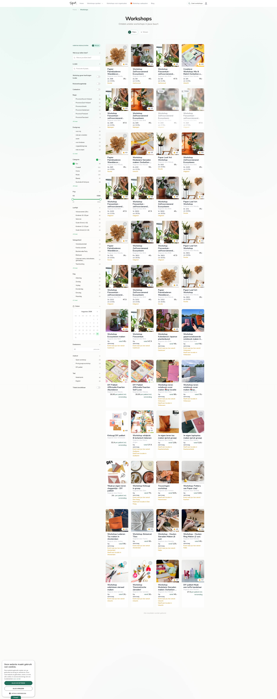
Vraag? (15, 697)
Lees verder (17, 679)
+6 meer (75, 121)
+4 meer (75, 234)
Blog (152, 3)
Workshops (84, 10)
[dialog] (18, 678)
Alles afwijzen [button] (18, 688)
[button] (18, 693)
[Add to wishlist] (125, 47)
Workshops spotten (94, 3)
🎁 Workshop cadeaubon (139, 3)
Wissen (145, 32)
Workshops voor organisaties (117, 3)
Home (82, 3)
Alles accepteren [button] (18, 683)
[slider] (73, 199)
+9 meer (75, 186)
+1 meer (75, 154)
